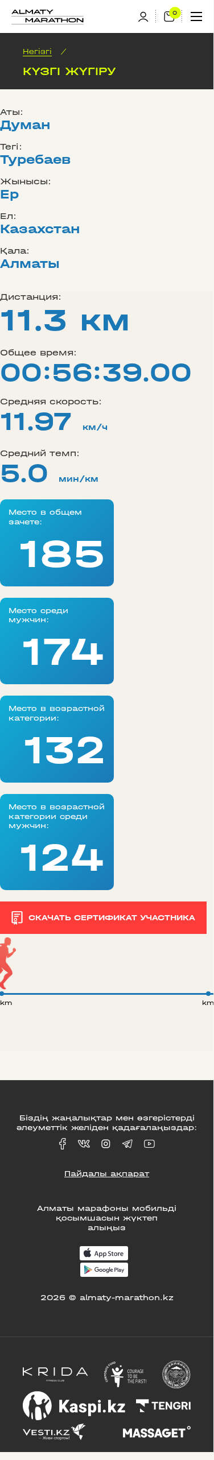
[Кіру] (147, 16)
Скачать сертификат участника (111, 918)
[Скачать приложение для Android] (104, 1271)
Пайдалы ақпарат (106, 1173)
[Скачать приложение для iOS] (104, 1254)
